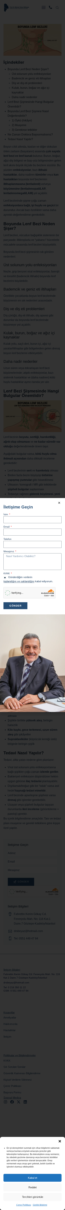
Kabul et (32, 1177)
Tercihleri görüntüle (32, 1196)
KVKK (6, 573)
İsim (6, 514)
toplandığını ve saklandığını (18, 581)
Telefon (7, 539)
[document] (32, 605)
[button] (60, 1141)
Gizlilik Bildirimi (40, 1205)
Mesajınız (9, 551)
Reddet (32, 1187)
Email (6, 526)
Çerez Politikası (23, 1205)
